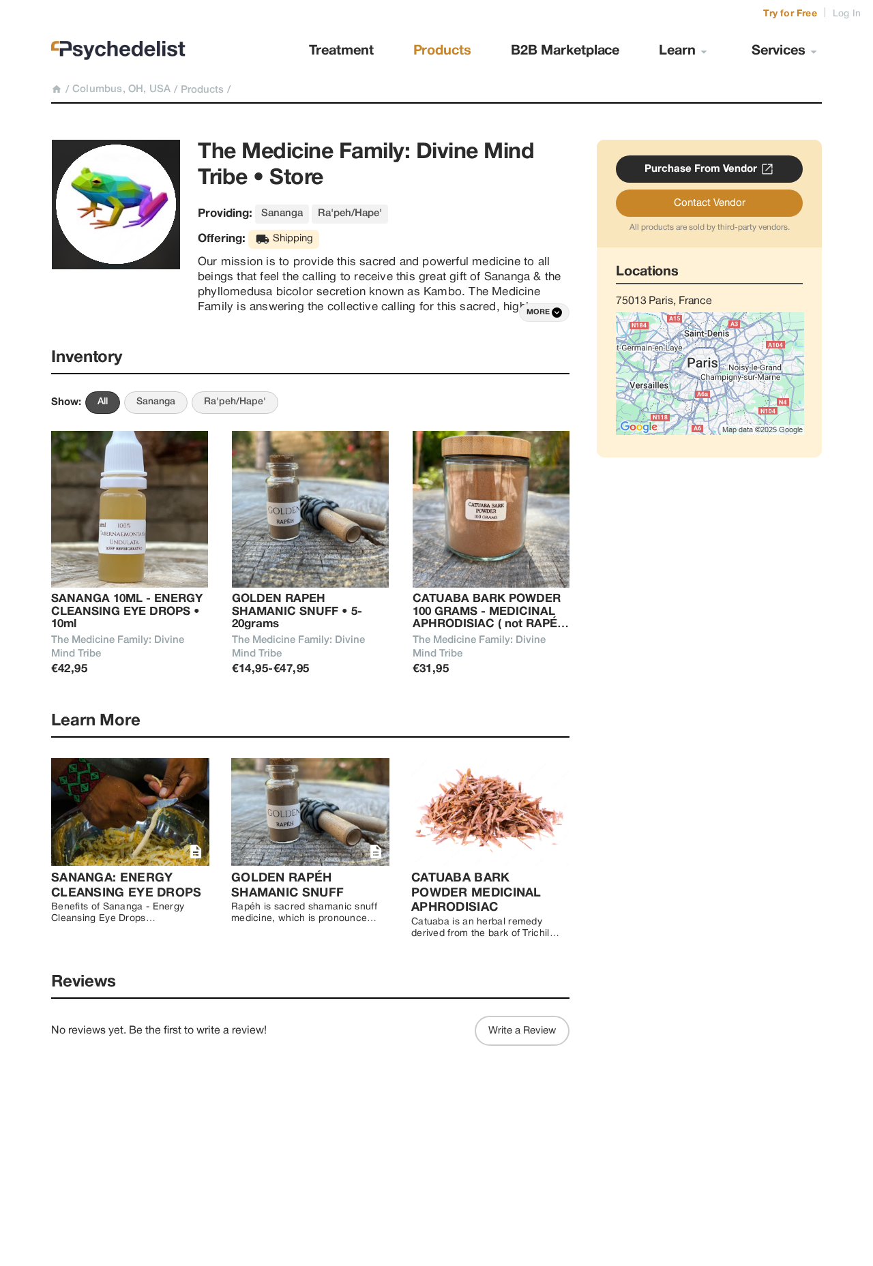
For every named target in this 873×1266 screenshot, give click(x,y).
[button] (544, 312)
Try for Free (789, 14)
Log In (847, 14)
